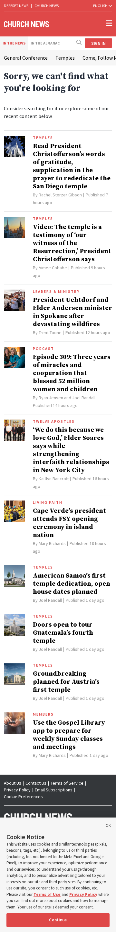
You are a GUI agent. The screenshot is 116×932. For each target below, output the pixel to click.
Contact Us (35, 783)
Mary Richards (52, 543)
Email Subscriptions (53, 790)
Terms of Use (47, 894)
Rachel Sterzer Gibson (60, 195)
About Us (12, 783)
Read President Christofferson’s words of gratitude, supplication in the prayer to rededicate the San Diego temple (72, 166)
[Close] (108, 826)
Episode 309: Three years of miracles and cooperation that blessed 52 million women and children (72, 373)
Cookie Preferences (23, 796)
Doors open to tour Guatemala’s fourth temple (63, 633)
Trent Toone (50, 332)
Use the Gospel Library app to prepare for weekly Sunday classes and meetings (69, 735)
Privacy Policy (17, 790)
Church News (46, 5)
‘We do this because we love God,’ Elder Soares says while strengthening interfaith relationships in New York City (71, 450)
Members (43, 714)
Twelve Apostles (54, 421)
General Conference (26, 58)
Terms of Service (67, 783)
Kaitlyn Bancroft (54, 478)
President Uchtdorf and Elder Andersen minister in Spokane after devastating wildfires (72, 312)
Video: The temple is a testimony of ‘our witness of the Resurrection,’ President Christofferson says (72, 243)
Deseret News (16, 5)
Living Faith (48, 502)
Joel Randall (83, 398)
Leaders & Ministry (56, 291)
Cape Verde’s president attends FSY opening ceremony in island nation (69, 523)
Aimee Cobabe (53, 268)
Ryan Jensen (51, 398)
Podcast (43, 349)
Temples (65, 58)
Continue (58, 920)
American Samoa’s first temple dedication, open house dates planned (71, 584)
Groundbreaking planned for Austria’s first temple (66, 682)
